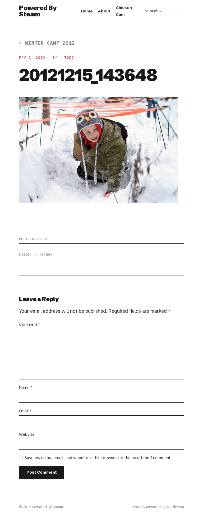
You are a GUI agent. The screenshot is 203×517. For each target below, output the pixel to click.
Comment (29, 324)
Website (27, 434)
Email (25, 410)
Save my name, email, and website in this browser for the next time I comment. (98, 457)
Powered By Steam (38, 11)
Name (26, 387)
